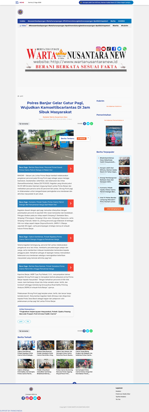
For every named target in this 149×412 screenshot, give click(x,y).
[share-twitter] (88, 123)
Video (24, 26)
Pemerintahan (104, 115)
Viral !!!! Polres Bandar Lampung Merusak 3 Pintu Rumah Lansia (108, 199)
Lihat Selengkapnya (113, 209)
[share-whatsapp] (91, 123)
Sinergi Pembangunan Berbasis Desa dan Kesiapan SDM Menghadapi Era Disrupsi (108, 180)
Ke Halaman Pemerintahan (113, 120)
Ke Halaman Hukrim (113, 106)
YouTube (40, 401)
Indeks (22, 21)
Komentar (24, 124)
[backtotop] (74, 384)
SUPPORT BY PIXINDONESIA (11, 411)
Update (82, 138)
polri (20, 321)
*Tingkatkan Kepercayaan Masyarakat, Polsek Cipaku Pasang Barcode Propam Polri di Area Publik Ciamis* (44, 313)
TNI (28, 321)
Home (22, 2)
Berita (113, 21)
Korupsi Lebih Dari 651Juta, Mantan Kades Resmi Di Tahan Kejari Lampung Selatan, (108, 170)
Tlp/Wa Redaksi (121, 396)
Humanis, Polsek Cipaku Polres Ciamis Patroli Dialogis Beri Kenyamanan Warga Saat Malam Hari (108, 190)
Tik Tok (118, 399)
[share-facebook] (84, 123)
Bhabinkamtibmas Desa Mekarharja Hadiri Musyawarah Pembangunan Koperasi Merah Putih (108, 160)
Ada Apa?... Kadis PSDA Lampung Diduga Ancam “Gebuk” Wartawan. (105, 2)
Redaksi (118, 391)
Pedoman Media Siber (123, 394)
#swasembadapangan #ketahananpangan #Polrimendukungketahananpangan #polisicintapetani (68, 21)
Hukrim (100, 101)
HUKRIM (121, 21)
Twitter (36, 401)
